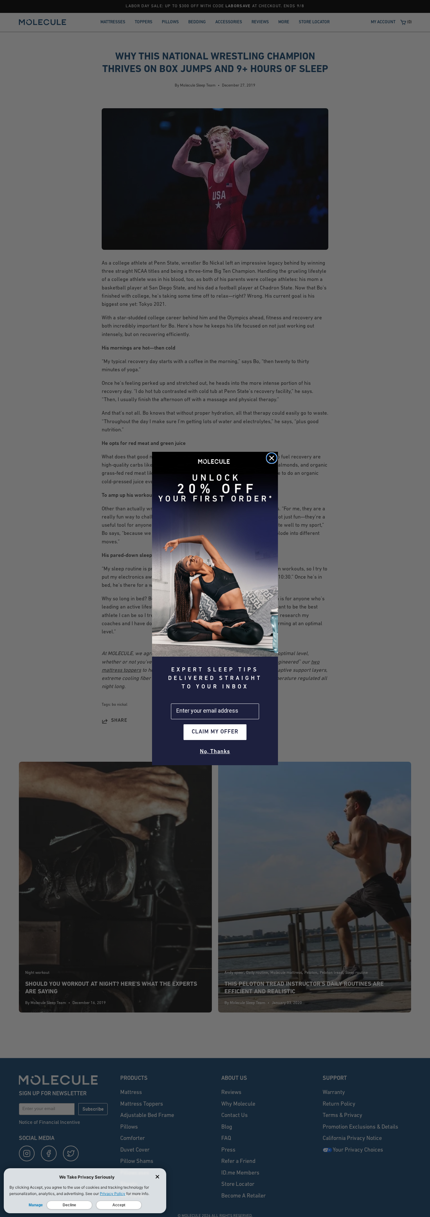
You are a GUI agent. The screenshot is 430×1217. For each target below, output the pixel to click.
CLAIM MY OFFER (215, 732)
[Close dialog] (272, 458)
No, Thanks (215, 752)
